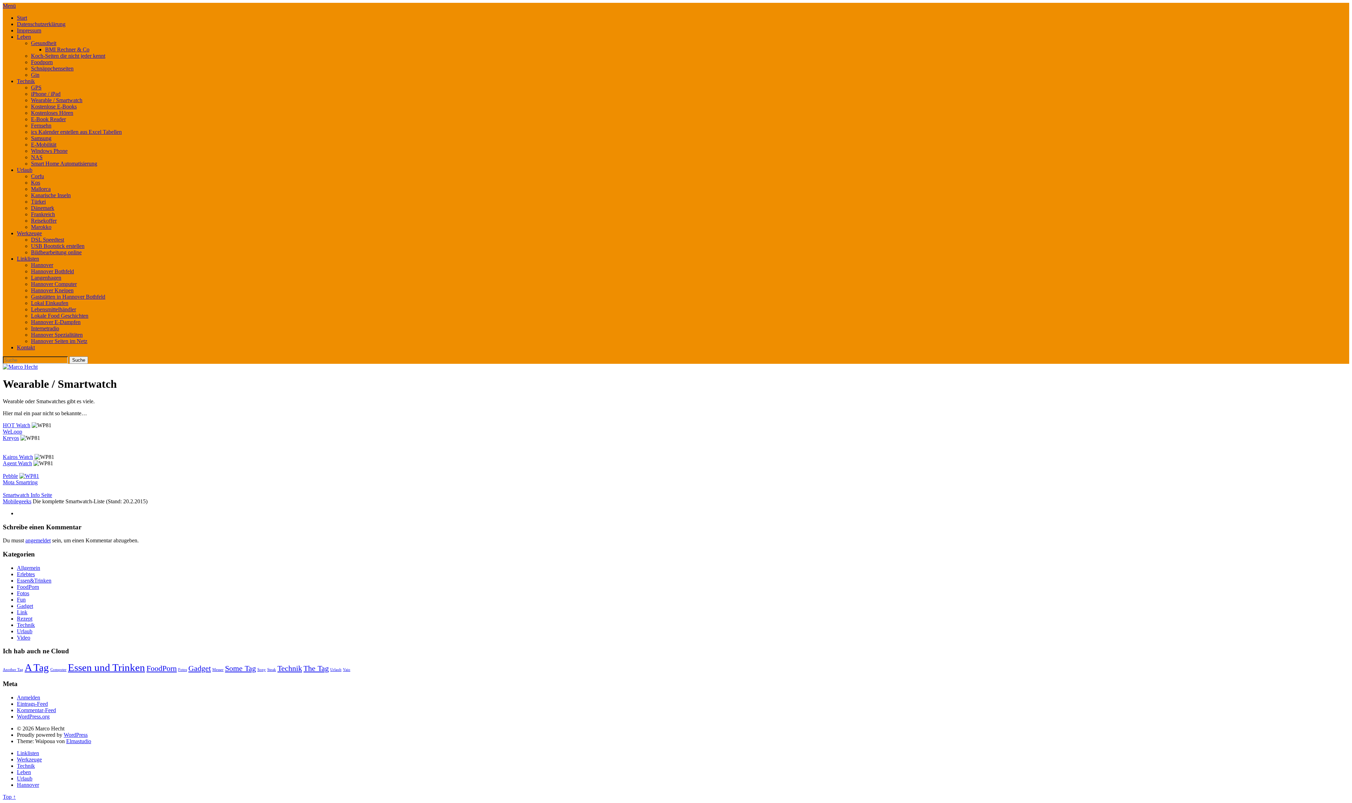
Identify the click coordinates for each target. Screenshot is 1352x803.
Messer (218, 670)
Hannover (42, 265)
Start (22, 18)
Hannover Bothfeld (52, 271)
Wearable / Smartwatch (56, 100)
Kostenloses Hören (52, 113)
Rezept (24, 619)
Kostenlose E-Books (54, 107)
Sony (261, 670)
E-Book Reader (48, 119)
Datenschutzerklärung (41, 24)
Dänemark (42, 208)
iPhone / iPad (46, 94)
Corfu (37, 176)
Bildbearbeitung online (56, 252)
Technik (26, 81)
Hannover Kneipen (52, 290)
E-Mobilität (43, 145)
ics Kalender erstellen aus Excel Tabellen (76, 132)
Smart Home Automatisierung (64, 164)
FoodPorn (28, 587)
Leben (24, 37)
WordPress (76, 735)
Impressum (29, 30)
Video (23, 638)
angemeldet (38, 540)
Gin (35, 75)
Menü (9, 6)
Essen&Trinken (34, 581)
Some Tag (240, 668)
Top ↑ (9, 797)
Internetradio (45, 328)
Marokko (41, 227)
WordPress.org (33, 717)
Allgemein (28, 568)
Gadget (25, 606)
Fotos (23, 593)
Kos (35, 183)
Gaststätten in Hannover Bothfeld (68, 297)
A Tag (37, 667)
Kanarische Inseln (51, 195)
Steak (271, 670)
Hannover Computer (54, 284)
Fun (21, 600)
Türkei (38, 202)
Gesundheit (43, 43)
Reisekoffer (44, 221)
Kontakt (26, 347)
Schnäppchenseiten (52, 68)
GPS (36, 88)
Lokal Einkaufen (49, 303)
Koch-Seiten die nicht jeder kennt (68, 56)
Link (22, 612)
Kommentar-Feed (36, 710)
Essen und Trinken (106, 667)
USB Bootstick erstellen (57, 246)
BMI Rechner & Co (67, 49)
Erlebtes (26, 574)
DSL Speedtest (47, 240)
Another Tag (13, 670)
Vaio (346, 670)
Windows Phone (49, 151)
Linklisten (28, 259)
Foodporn (42, 62)
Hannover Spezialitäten (57, 335)
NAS (37, 157)
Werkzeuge (29, 233)
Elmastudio (78, 741)
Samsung (41, 138)
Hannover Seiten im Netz (59, 341)
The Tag (316, 668)
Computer (58, 670)
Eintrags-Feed (32, 704)
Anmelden (28, 698)
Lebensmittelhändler (53, 309)
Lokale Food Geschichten (59, 316)
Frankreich (43, 214)
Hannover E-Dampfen (56, 322)
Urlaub (24, 170)
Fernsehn (41, 126)
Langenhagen (46, 278)
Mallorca (41, 189)
